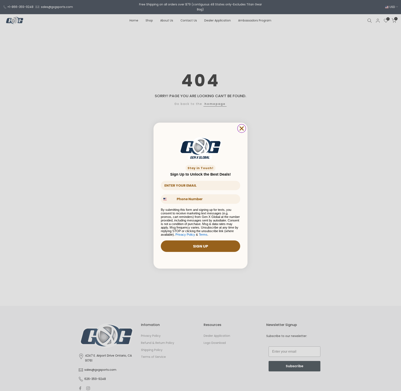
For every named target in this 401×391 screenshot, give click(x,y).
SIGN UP (200, 246)
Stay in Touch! (200, 168)
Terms (203, 234)
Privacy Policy (185, 234)
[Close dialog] (241, 128)
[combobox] (168, 199)
